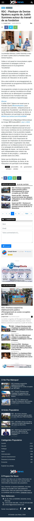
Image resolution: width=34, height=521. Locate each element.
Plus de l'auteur (22, 184)
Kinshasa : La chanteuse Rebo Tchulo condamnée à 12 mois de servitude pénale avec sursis (21, 355)
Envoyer (7, 246)
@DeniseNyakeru (18, 105)
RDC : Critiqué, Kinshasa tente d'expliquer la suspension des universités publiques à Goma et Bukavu (22, 328)
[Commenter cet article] (19, 178)
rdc (21, 167)
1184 (26, 213)
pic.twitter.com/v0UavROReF (17, 116)
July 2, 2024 (25, 122)
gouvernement (28, 167)
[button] (3, 272)
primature (8, 169)
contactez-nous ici (26, 492)
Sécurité (4, 199)
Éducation (4, 191)
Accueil (3, 5)
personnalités (16, 5)
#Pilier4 (4, 116)
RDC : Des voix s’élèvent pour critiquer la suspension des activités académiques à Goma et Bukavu (21, 337)
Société (9, 5)
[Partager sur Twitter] (11, 27)
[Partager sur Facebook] (6, 27)
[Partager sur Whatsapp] (15, 27)
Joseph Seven (7, 23)
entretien (15, 169)
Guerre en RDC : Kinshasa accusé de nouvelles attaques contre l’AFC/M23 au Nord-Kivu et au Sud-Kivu (21, 346)
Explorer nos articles (7, 466)
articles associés (8, 184)
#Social (3, 101)
